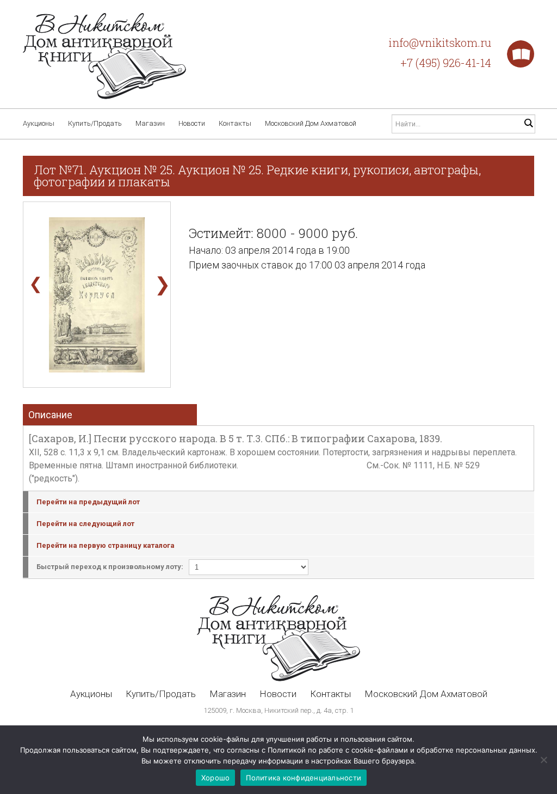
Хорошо (215, 777)
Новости (191, 123)
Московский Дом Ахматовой (310, 123)
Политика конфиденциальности (303, 777)
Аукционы (38, 123)
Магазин (150, 123)
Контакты (235, 123)
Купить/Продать (95, 123)
